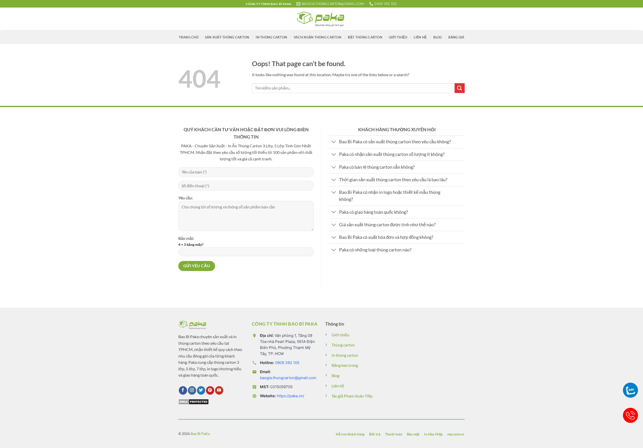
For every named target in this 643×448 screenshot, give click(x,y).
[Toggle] (334, 142)
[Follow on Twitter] (201, 390)
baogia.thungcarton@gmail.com (288, 377)
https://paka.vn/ (290, 395)
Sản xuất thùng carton (227, 37)
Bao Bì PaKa (200, 433)
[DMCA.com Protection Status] (193, 401)
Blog (437, 37)
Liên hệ (420, 37)
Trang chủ (188, 37)
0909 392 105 (287, 362)
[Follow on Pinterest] (210, 390)
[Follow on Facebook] (183, 390)
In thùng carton (271, 37)
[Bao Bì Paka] (321, 19)
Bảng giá (456, 37)
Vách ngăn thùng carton (317, 37)
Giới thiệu (398, 37)
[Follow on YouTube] (219, 390)
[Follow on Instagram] (192, 390)
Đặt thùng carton (365, 37)
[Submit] (460, 88)
